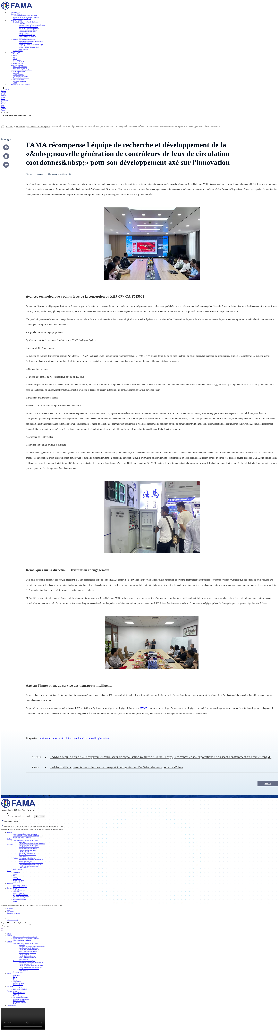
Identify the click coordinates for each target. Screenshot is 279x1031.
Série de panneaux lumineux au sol (29, 47)
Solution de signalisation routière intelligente (26, 17)
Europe (15, 877)
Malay (3, 103)
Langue (7, 89)
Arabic (3, 107)
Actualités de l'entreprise (38, 126)
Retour (268, 783)
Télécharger (10, 908)
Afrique (15, 55)
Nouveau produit (18, 869)
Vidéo (8, 910)
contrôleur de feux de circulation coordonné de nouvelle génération (73, 738)
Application (10, 911)
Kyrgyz (3, 110)
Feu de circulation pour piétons (28, 30)
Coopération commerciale (26, 797)
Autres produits (23, 38)
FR (2, 928)
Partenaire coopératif (19, 898)
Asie (14, 57)
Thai (2, 105)
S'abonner (39, 816)
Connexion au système (13, 913)
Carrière (15, 901)
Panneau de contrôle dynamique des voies (31, 44)
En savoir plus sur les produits (10, 797)
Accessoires (22, 23)
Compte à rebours (24, 33)
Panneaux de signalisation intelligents (24, 39)
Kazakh (3, 97)
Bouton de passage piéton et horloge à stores (32, 25)
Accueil (9, 126)
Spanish (3, 95)
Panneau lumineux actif (25, 43)
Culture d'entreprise (18, 74)
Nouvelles (20, 126)
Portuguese (4, 100)
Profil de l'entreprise (19, 71)
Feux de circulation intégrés (27, 35)
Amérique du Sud (18, 882)
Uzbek (3, 99)
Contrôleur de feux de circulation (28, 27)
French (3, 94)
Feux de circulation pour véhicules (29, 28)
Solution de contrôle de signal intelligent (25, 834)
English (3, 91)
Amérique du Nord (18, 880)
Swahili (3, 108)
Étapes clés (16, 73)
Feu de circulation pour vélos (27, 31)
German (3, 92)
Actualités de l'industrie (20, 885)
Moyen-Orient (17, 879)
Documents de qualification (21, 896)
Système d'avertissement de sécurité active (31, 46)
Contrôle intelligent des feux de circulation (25, 22)
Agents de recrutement (19, 899)
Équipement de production (20, 76)
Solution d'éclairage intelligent (22, 837)
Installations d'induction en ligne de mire (31, 41)
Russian (3, 102)
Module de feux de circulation (27, 36)
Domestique (16, 54)
